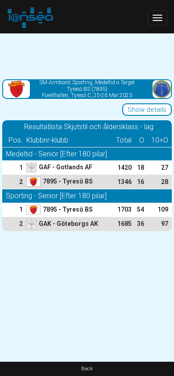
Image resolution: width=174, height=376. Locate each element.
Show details (147, 110)
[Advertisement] (87, 55)
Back (87, 369)
